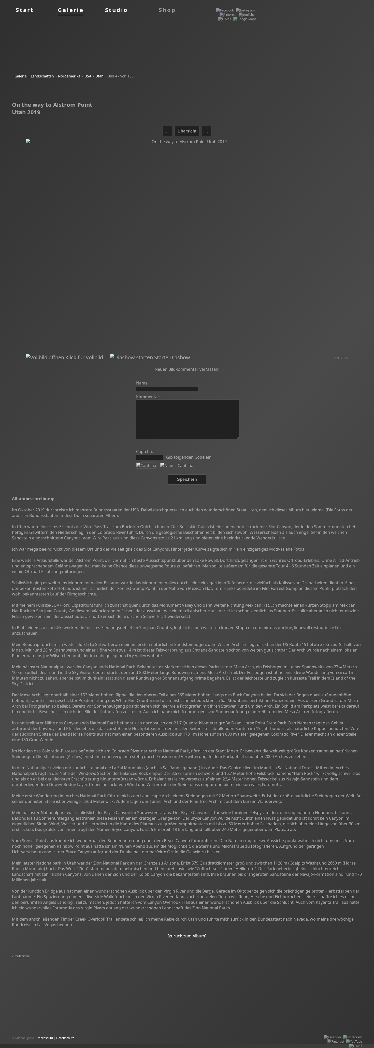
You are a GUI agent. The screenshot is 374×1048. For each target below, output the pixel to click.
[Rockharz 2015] (80, 965)
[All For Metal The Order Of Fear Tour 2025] (173, 969)
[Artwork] (289, 961)
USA (87, 76)
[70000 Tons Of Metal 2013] (184, 965)
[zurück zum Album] (187, 936)
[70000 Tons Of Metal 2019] (60, 961)
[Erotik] (18, 974)
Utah (99, 76)
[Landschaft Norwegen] (250, 974)
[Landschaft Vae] (128, 961)
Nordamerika (69, 76)
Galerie (21, 76)
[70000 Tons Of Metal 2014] (224, 961)
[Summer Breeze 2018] (186, 961)
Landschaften (42, 76)
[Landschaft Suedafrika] (100, 982)
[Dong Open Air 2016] (144, 974)
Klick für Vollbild (83, 357)
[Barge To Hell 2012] (27, 969)
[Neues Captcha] (176, 465)
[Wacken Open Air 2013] (263, 961)
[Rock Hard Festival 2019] (112, 965)
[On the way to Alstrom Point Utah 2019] (187, 246)
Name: (142, 383)
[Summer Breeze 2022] (291, 965)
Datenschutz (65, 1038)
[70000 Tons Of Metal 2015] (32, 978)
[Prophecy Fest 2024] (264, 978)
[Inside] (211, 965)
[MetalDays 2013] (25, 961)
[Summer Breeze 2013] (29, 965)
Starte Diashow (171, 357)
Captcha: (144, 451)
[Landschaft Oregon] (217, 974)
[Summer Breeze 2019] (98, 961)
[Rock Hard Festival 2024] (299, 978)
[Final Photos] (57, 965)
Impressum (45, 1038)
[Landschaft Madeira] (147, 965)
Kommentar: (148, 397)
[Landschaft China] (92, 969)
